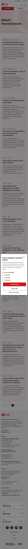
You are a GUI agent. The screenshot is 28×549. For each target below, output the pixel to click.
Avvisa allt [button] (14, 288)
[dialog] (14, 274)
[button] (14, 292)
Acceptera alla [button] (14, 284)
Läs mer (4, 269)
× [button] (24, 256)
